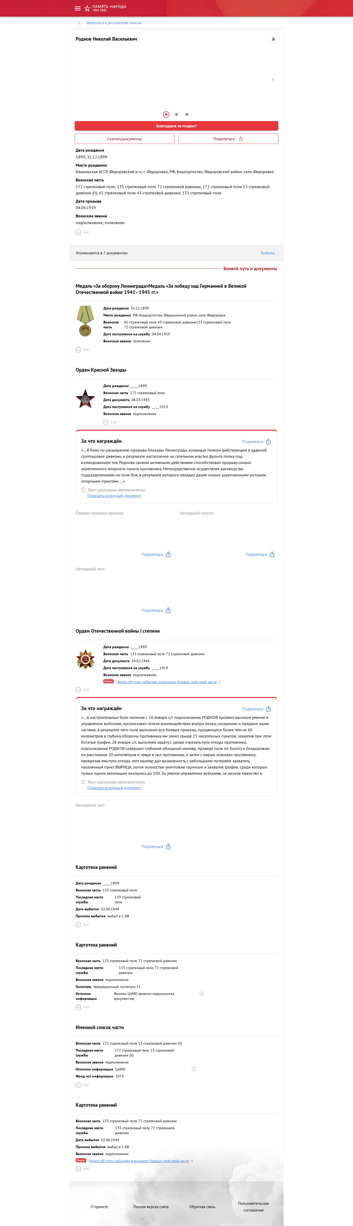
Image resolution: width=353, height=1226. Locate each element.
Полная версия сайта (150, 1206)
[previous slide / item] (80, 80)
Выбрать (268, 252)
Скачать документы (124, 138)
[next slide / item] (273, 80)
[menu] (78, 8)
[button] (166, 114)
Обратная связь (202, 1206)
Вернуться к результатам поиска (114, 22)
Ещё (86, 232)
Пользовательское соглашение (253, 1207)
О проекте (99, 1206)
